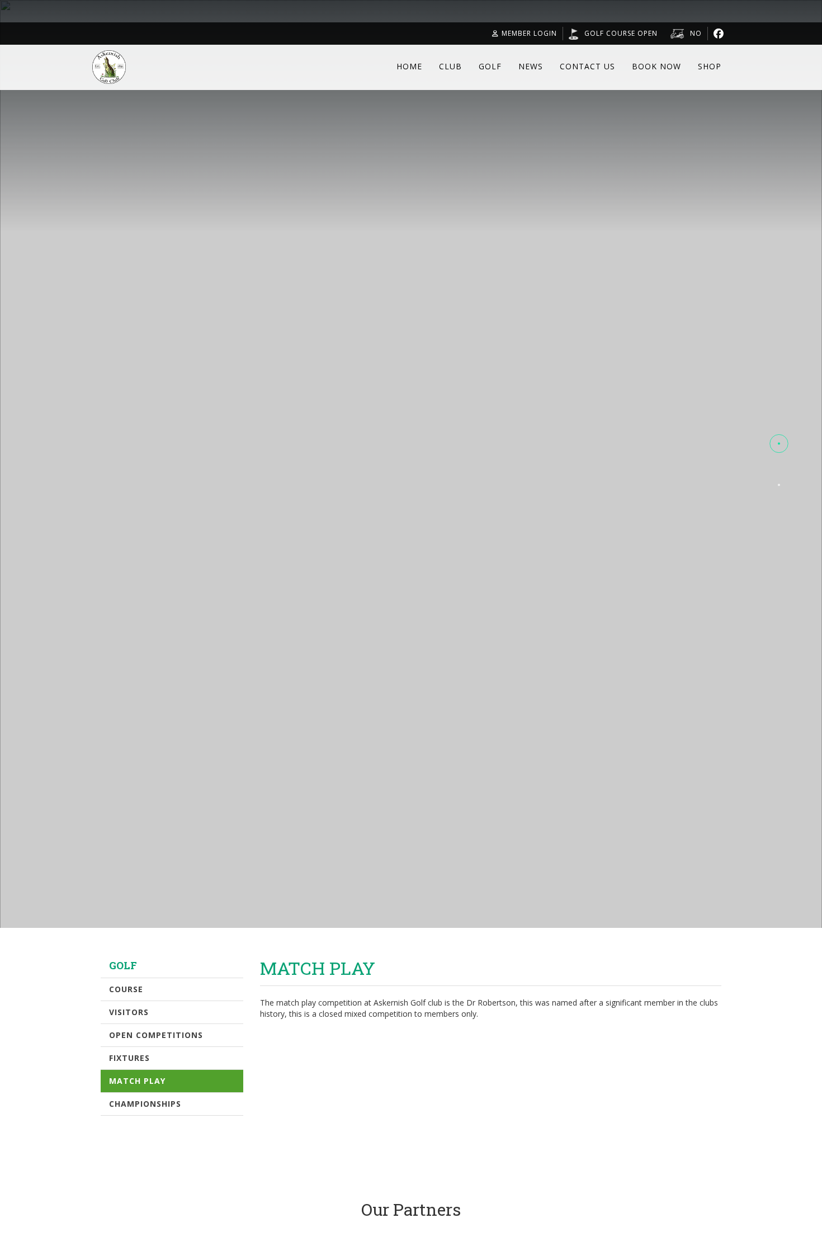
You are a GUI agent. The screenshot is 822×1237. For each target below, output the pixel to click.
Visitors (129, 1012)
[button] (779, 444)
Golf (490, 66)
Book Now (656, 66)
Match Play (137, 1080)
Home (409, 66)
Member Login (529, 33)
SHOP (709, 66)
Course (126, 989)
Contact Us (587, 66)
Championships (145, 1103)
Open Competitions (156, 1035)
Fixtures (129, 1058)
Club (450, 66)
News (530, 66)
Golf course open (621, 33)
